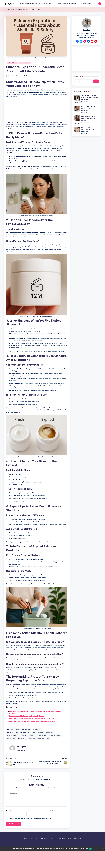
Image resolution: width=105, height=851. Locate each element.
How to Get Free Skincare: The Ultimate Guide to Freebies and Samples (32, 721)
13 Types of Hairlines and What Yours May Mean (89, 129)
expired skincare (37, 729)
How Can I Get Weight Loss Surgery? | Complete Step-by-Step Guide (31, 718)
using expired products (43, 738)
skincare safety (11, 738)
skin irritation (33, 735)
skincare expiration (43, 735)
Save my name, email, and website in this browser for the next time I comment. (30, 818)
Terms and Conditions (74, 838)
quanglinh (21, 746)
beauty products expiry (13, 729)
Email (30, 811)
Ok (90, 848)
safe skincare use (50, 732)
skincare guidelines (55, 735)
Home (5, 9)
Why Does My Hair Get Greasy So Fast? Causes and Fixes (89, 97)
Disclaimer (61, 838)
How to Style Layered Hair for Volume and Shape (88, 118)
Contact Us (52, 838)
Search (77, 76)
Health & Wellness (25, 62)
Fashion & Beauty (12, 62)
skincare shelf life (22, 738)
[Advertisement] (36, 109)
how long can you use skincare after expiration (18, 732)
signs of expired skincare (13, 735)
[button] (21, 750)
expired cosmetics (26, 729)
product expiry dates (38, 732)
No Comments (36, 76)
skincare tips (32, 738)
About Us (44, 838)
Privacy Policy (34, 838)
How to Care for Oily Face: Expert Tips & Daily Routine (26, 716)
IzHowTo (9, 3)
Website (51, 811)
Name (8, 811)
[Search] (96, 81)
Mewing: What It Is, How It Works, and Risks (90, 108)
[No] (103, 848)
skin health (24, 735)
